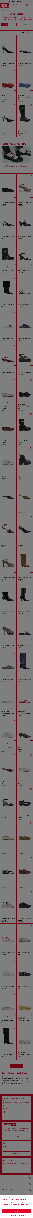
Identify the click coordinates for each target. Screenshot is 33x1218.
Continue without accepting (16, 1215)
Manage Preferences (18, 1204)
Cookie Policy (15, 1206)
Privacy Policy (5, 1206)
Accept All (16, 1211)
